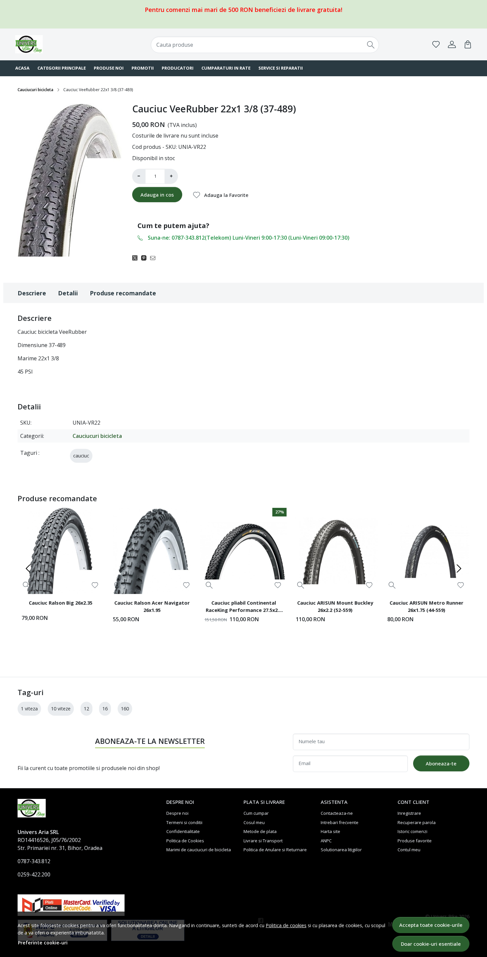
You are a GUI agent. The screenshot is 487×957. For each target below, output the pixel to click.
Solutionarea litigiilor (341, 850)
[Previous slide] (28, 568)
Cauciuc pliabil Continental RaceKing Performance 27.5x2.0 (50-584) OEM (244, 607)
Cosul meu (254, 822)
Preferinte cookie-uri (43, 942)
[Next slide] (459, 568)
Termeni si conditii (184, 822)
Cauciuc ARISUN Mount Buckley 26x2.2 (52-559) (335, 606)
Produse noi (109, 68)
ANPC (326, 841)
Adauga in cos (157, 194)
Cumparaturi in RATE (225, 68)
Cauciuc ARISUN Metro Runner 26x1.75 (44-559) (426, 606)
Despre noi (177, 813)
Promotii (143, 68)
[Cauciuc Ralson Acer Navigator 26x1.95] (152, 551)
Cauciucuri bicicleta (35, 89)
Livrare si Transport (263, 841)
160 (125, 708)
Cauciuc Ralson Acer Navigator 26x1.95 (152, 606)
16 (105, 708)
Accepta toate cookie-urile (430, 925)
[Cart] (468, 44)
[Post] (136, 258)
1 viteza (29, 708)
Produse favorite (415, 841)
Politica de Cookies (185, 841)
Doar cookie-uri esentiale (431, 943)
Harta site (330, 831)
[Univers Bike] (56, 44)
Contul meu (409, 850)
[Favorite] (436, 44)
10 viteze (61, 708)
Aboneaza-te (441, 763)
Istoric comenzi (412, 831)
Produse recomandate (123, 293)
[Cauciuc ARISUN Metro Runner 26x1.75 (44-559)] (426, 551)
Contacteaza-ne (337, 813)
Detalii (68, 293)
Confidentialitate (183, 831)
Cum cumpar (256, 813)
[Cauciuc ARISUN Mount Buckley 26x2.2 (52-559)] (335, 551)
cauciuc (81, 455)
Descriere (32, 293)
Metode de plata (260, 831)
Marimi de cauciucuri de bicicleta (198, 850)
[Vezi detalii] (26, 585)
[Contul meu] (452, 44)
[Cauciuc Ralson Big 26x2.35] (61, 551)
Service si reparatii (280, 68)
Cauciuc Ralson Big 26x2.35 (60, 602)
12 (86, 708)
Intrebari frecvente (339, 822)
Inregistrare (409, 813)
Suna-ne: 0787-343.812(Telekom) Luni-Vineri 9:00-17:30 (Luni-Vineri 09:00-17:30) (249, 237)
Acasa (22, 68)
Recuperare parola (417, 822)
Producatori (177, 68)
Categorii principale (61, 68)
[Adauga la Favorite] (94, 585)
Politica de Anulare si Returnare (275, 850)
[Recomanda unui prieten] (154, 258)
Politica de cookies (286, 925)
